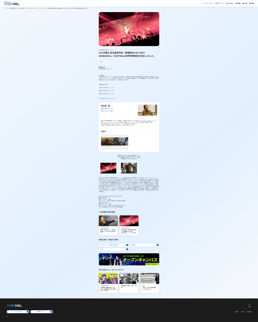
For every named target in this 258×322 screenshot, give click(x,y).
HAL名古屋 (249, 311)
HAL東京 (236, 311)
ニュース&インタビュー (208, 3)
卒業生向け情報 (229, 3)
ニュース (106, 62)
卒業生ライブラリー (219, 3)
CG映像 (101, 62)
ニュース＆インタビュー (18, 311)
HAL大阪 (242, 311)
